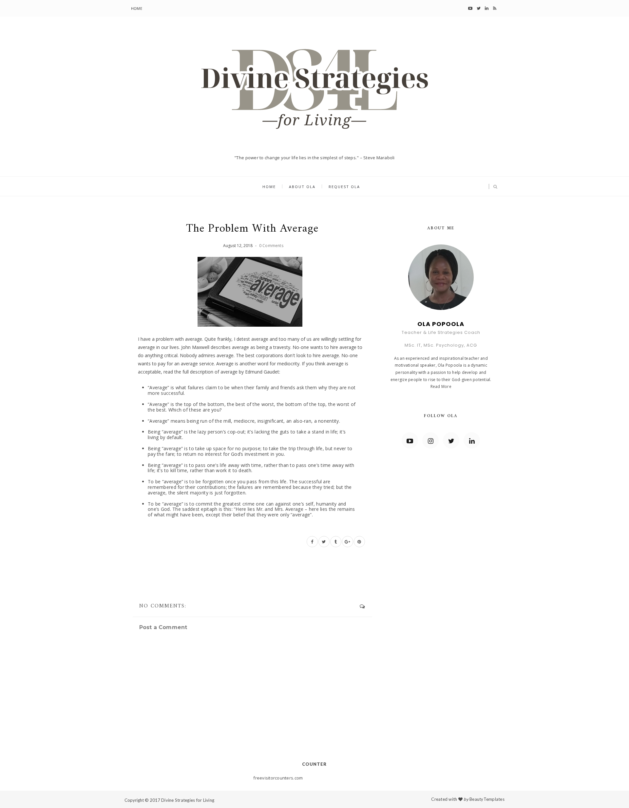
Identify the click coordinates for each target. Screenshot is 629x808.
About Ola (302, 186)
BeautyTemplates (487, 799)
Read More (440, 386)
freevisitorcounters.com (278, 778)
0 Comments (271, 245)
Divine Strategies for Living (187, 800)
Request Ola (344, 186)
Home (136, 8)
